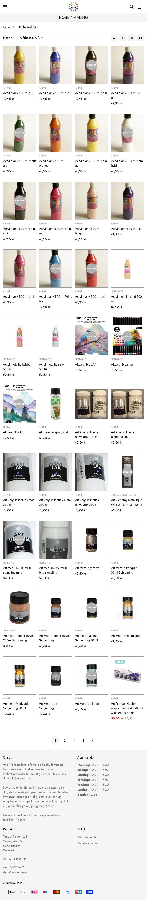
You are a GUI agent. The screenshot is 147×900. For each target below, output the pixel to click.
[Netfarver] (73, 6)
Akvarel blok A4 (85, 364)
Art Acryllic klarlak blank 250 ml (55, 502)
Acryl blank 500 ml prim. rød (55, 231)
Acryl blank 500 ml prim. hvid (127, 163)
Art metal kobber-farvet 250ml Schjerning (18, 638)
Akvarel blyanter (122, 364)
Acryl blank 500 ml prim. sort (19, 231)
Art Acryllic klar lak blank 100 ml (123, 435)
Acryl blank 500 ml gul (18, 93)
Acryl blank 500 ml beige (87, 231)
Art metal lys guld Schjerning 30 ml (86, 638)
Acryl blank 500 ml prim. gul (91, 163)
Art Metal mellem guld (125, 635)
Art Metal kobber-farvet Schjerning (54, 638)
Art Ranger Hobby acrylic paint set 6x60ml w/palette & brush (127, 708)
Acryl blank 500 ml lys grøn (126, 95)
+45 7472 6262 (13, 867)
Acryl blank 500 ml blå (54, 93)
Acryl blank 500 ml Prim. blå (55, 299)
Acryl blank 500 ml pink (19, 296)
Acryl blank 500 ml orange (51, 163)
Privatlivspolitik (86, 837)
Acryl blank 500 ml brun (91, 93)
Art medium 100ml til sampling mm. (17, 570)
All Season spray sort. (54, 432)
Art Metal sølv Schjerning (48, 706)
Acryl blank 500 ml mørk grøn (19, 163)
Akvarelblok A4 (13, 432)
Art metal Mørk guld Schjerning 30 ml (16, 706)
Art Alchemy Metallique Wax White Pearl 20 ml (126, 502)
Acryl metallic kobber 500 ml (17, 367)
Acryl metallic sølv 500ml (51, 367)
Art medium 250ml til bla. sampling (53, 570)
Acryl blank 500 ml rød (90, 296)
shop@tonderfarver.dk (17, 872)
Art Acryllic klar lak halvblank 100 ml (87, 435)
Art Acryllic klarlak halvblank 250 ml (87, 502)
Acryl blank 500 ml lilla (126, 228)
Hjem (6, 27)
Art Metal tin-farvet (87, 703)
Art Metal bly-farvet (87, 568)
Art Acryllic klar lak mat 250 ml (18, 502)
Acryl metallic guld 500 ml (126, 299)
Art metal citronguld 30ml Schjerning (124, 570)
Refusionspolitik (87, 843)
